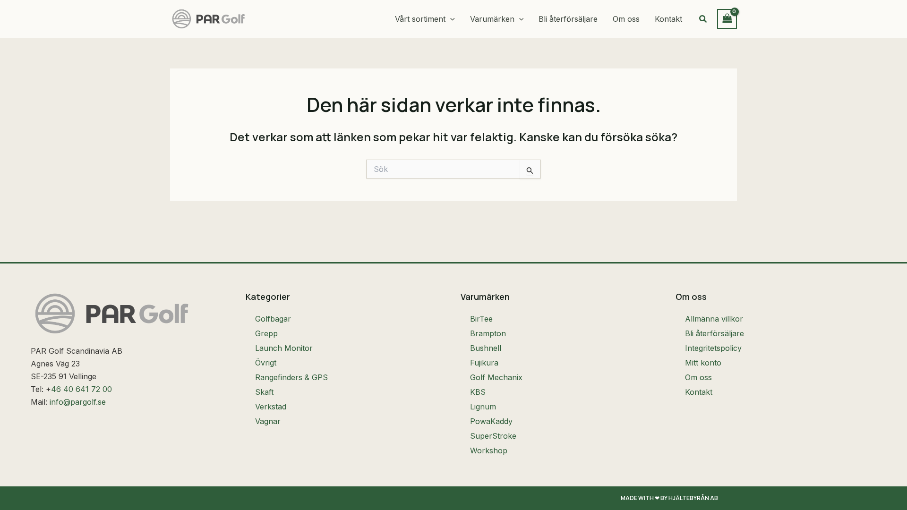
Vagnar (268, 421)
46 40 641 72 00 (81, 389)
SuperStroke (493, 436)
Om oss (698, 377)
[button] (450, 19)
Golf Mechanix (496, 377)
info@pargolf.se (78, 402)
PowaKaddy (491, 421)
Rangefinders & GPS (291, 377)
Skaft (264, 392)
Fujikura (484, 362)
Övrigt (265, 362)
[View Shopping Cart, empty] (727, 18)
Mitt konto (703, 362)
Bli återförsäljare (714, 333)
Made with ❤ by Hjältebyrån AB (669, 498)
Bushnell (485, 348)
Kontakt (698, 392)
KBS (478, 392)
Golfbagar (273, 318)
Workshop (488, 450)
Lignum (483, 406)
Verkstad (270, 406)
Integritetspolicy (713, 348)
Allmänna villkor (714, 318)
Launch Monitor (284, 348)
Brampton (488, 333)
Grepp (266, 333)
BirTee (481, 318)
